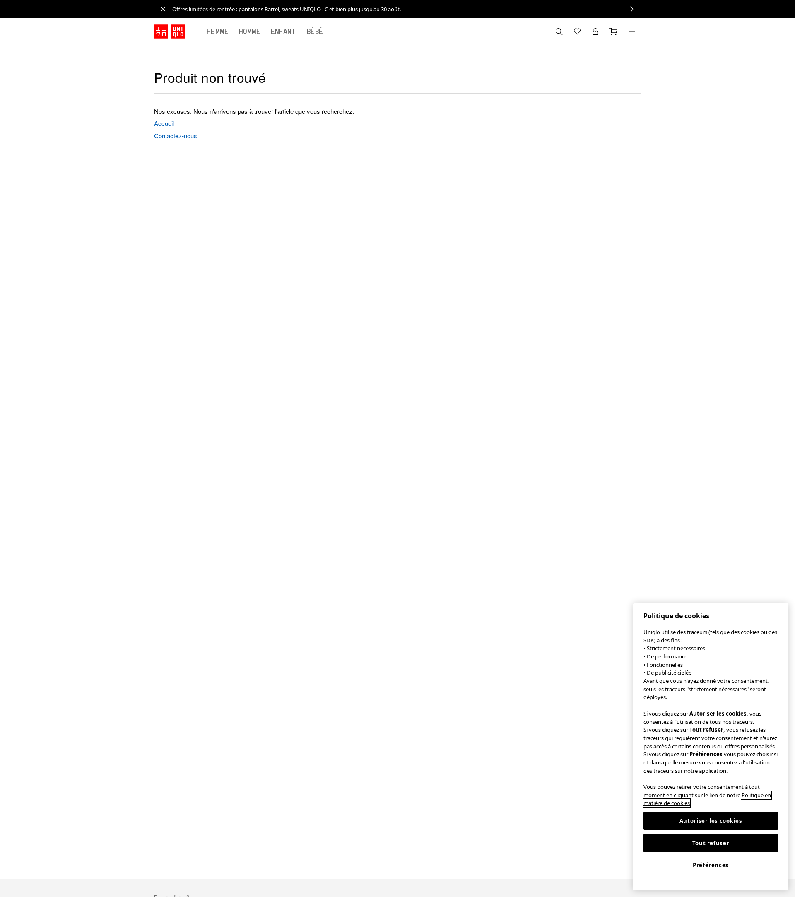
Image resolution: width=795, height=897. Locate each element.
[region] (710, 746)
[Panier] (614, 31)
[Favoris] (577, 31)
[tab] (218, 31)
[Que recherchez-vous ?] (559, 31)
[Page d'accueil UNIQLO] (169, 31)
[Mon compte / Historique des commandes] (595, 31)
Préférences (711, 865)
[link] (406, 9)
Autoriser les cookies (710, 821)
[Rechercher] (632, 31)
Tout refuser (711, 843)
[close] (163, 9)
